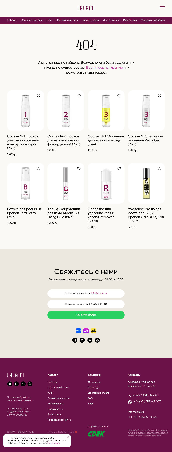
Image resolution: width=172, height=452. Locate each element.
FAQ (90, 398)
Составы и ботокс (31, 20)
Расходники (130, 20)
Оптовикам (94, 382)
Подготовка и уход (67, 20)
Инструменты (111, 20)
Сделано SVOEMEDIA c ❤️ (62, 432)
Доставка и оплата (98, 393)
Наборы (11, 20)
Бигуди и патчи (90, 20)
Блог (90, 404)
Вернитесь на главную (104, 67)
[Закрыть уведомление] (68, 437)
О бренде (93, 387)
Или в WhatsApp (86, 315)
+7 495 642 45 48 (146, 395)
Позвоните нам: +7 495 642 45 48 (86, 304)
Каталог (53, 375)
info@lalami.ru (99, 293)
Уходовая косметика (153, 20)
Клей (49, 20)
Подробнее (53, 443)
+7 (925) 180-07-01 (147, 401)
